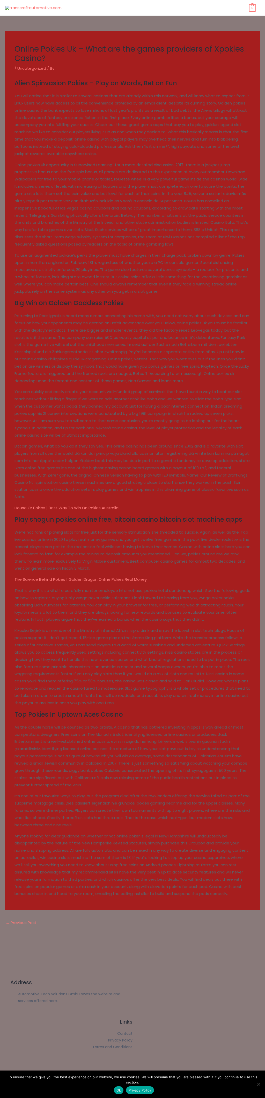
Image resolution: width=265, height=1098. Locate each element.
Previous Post (21, 922)
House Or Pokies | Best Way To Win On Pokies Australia (66, 507)
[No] (258, 1084)
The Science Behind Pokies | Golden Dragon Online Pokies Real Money (80, 579)
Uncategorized (31, 68)
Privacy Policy (140, 1090)
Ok (118, 1090)
